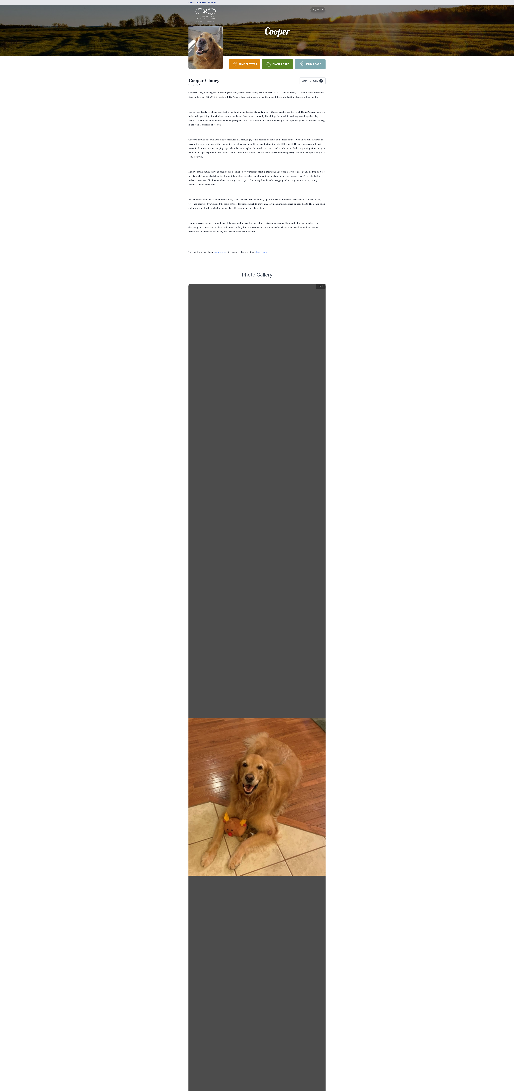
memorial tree (221, 251)
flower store (261, 251)
